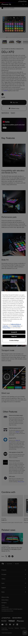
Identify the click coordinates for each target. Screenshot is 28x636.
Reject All (14, 336)
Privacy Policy (6, 328)
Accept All (14, 332)
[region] (14, 318)
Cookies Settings (14, 340)
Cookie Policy (16, 326)
